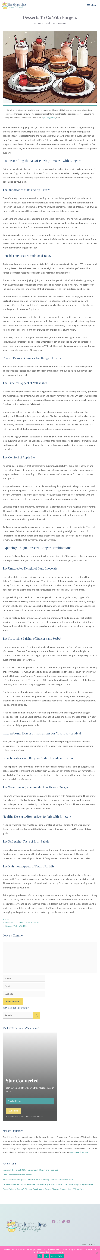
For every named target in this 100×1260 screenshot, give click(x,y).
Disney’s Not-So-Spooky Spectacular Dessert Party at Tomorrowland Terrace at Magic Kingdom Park (48, 1184)
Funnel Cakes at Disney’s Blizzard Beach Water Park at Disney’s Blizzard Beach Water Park (43, 1189)
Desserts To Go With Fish (16, 926)
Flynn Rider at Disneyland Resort (17, 1174)
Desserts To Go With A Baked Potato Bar (22, 923)
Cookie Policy (57, 1256)
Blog (7, 919)
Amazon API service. (79, 1152)
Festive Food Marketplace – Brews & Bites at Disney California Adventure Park (38, 1179)
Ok (40, 1256)
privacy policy (49, 117)
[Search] (36, 1015)
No (46, 1256)
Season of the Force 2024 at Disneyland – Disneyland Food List (30, 1170)
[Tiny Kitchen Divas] (14, 5)
